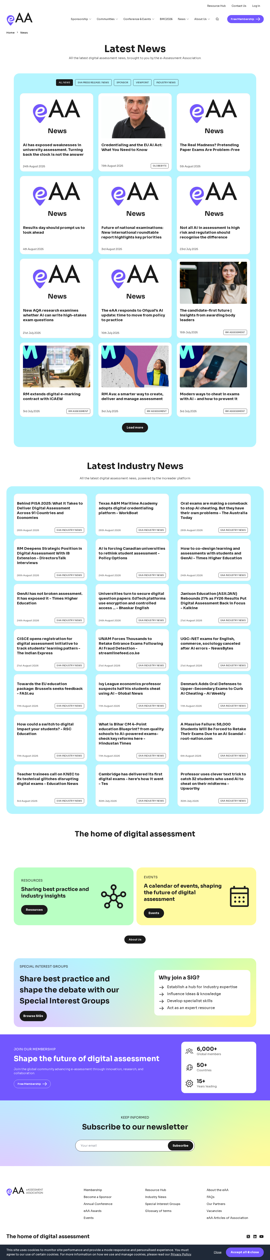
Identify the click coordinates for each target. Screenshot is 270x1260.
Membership (93, 1190)
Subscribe (180, 1146)
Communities (106, 19)
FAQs (211, 1197)
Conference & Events (137, 19)
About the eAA (217, 1190)
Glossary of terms (158, 1211)
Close (218, 1252)
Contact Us (239, 6)
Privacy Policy (181, 1254)
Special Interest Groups (162, 1204)
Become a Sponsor (97, 1197)
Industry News (166, 82)
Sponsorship (79, 19)
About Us (200, 19)
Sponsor (122, 82)
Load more (135, 427)
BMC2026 (166, 19)
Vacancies (214, 1211)
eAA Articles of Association (227, 1218)
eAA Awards (93, 1211)
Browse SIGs (33, 1016)
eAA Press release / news (93, 82)
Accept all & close (245, 1252)
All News (64, 82)
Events (154, 913)
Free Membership (29, 1084)
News (182, 19)
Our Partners (216, 1204)
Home (10, 32)
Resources (34, 910)
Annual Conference (98, 1204)
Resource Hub (216, 6)
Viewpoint (142, 82)
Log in (256, 6)
